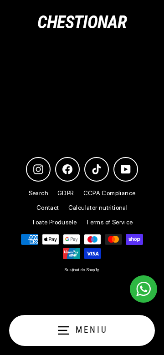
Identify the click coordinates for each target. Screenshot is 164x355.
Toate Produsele (54, 222)
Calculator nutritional (98, 207)
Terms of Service (109, 222)
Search (38, 193)
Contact (47, 207)
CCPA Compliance (109, 193)
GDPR (65, 193)
